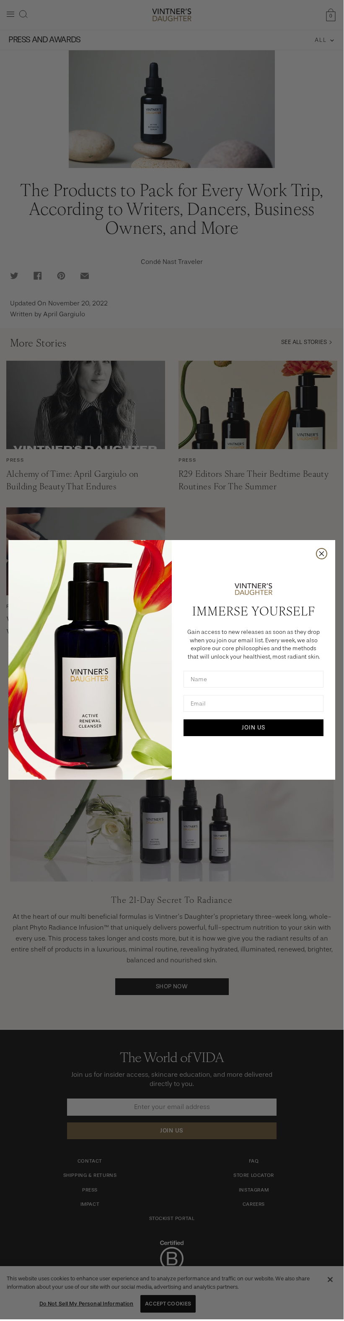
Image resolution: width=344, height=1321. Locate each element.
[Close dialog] (321, 553)
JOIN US (253, 727)
